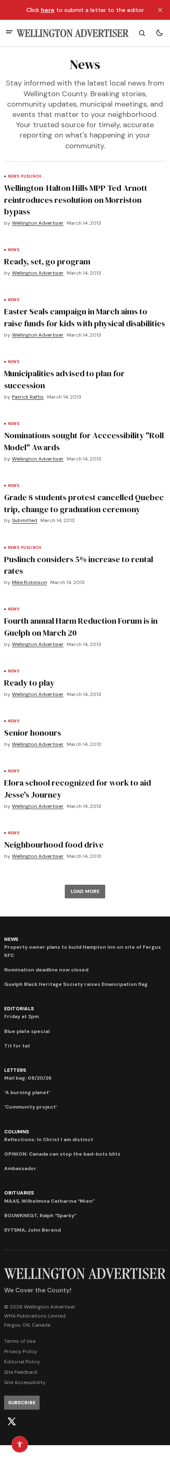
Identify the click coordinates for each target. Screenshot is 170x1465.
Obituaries (19, 1193)
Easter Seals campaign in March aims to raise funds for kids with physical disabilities (84, 317)
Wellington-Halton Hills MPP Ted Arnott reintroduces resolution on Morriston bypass (75, 200)
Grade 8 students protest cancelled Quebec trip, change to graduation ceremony (84, 503)
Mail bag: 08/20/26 (28, 1078)
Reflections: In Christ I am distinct (48, 1139)
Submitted (24, 520)
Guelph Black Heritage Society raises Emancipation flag (76, 984)
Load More (85, 891)
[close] (160, 10)
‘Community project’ (30, 1107)
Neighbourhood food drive (54, 844)
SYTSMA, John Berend (32, 1230)
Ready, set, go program (47, 261)
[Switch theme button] (159, 33)
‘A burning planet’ (27, 1092)
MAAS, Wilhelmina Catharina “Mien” (49, 1201)
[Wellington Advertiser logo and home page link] (73, 33)
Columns (16, 1131)
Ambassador (20, 1168)
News (13, 176)
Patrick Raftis (28, 397)
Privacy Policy (20, 1351)
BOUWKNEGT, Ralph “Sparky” (40, 1215)
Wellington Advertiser (38, 223)
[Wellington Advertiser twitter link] (11, 1421)
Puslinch (31, 176)
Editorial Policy (22, 1361)
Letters (15, 1070)
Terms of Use (19, 1341)
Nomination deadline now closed (46, 969)
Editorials (19, 1008)
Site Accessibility (24, 1382)
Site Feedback (21, 1372)
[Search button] (142, 33)
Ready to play (29, 683)
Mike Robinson (29, 582)
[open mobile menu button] (9, 33)
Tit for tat (17, 1045)
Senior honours (32, 732)
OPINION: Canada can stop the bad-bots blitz (62, 1154)
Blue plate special (27, 1031)
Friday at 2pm (21, 1016)
